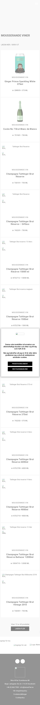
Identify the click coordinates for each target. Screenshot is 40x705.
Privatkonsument (20, 364)
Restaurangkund (20, 369)
